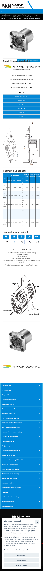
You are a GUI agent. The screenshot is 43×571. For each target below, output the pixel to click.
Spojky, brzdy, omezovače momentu (12, 446)
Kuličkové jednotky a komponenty (12, 422)
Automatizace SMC (7, 506)
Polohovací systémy (8, 441)
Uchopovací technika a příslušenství (12, 460)
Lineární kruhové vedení (24, 15)
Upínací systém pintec (8, 455)
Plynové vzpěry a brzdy (8, 413)
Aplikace (21, 108)
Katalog (21, 100)
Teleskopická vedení (8, 501)
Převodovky (5, 492)
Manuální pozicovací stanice (10, 464)
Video (21, 112)
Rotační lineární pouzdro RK (20, 17)
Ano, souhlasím (21, 555)
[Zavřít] (37, 522)
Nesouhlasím (21, 560)
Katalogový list (21, 96)
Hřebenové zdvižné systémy (10, 497)
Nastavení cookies (21, 565)
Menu (3, 11)
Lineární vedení (6, 385)
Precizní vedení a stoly (8, 409)
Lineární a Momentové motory (11, 450)
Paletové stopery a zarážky (10, 436)
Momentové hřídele (8, 483)
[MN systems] (19, 5)
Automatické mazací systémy (10, 474)
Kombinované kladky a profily (10, 418)
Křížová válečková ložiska (9, 478)
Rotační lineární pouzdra (14, 18)
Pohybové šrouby (7, 395)
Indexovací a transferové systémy (12, 432)
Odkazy (21, 116)
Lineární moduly (6, 390)
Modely (21, 104)
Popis (21, 92)
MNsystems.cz (11, 15)
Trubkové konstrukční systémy (11, 427)
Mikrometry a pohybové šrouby (11, 469)
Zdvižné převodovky (8, 404)
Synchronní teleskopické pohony (11, 487)
